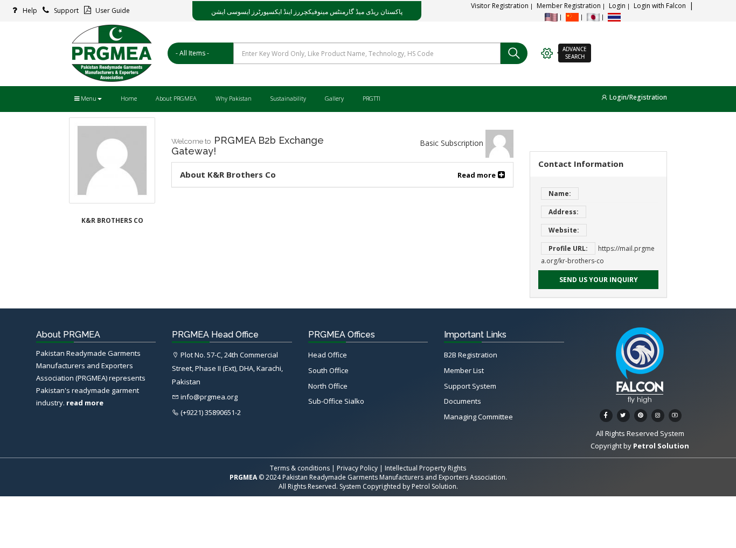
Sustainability (288, 98)
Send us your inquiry (598, 279)
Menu (87, 98)
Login (617, 5)
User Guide (112, 10)
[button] (481, 174)
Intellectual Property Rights (425, 468)
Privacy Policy (357, 468)
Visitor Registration (500, 5)
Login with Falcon (660, 5)
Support (65, 10)
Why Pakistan (234, 98)
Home (129, 98)
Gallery (334, 98)
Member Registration (569, 5)
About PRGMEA (176, 98)
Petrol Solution (434, 486)
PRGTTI (371, 98)
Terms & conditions (300, 468)
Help (29, 10)
